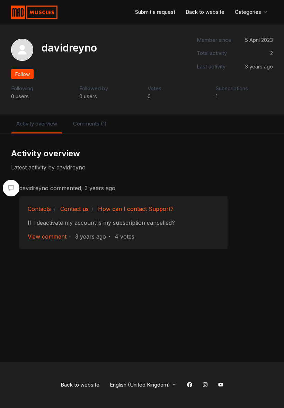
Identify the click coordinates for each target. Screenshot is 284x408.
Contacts (39, 208)
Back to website (205, 12)
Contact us (74, 208)
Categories (249, 12)
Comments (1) (90, 123)
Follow (22, 74)
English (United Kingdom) (140, 384)
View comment (47, 236)
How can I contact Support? (136, 208)
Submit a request (155, 12)
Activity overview (36, 123)
